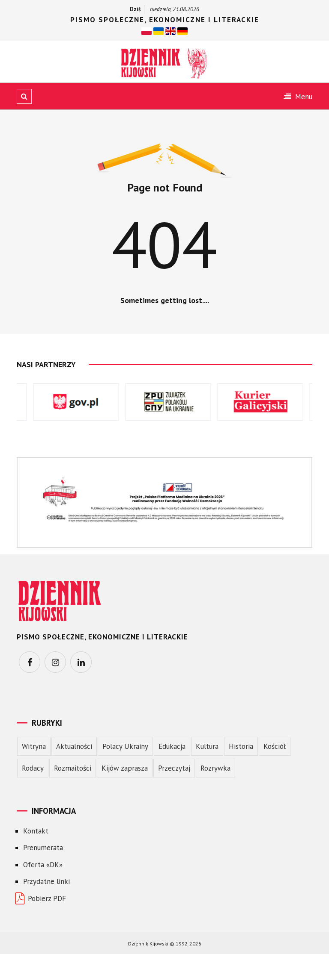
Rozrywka (215, 768)
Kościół (274, 746)
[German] (182, 30)
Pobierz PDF (47, 898)
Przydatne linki (46, 881)
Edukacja (172, 746)
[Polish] (147, 30)
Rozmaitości (72, 768)
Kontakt (35, 831)
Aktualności (74, 746)
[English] (170, 30)
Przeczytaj (174, 768)
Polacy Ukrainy (125, 746)
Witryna (34, 746)
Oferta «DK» (43, 864)
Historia (241, 746)
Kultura (207, 746)
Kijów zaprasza (125, 768)
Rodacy (33, 768)
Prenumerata (43, 847)
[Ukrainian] (158, 30)
